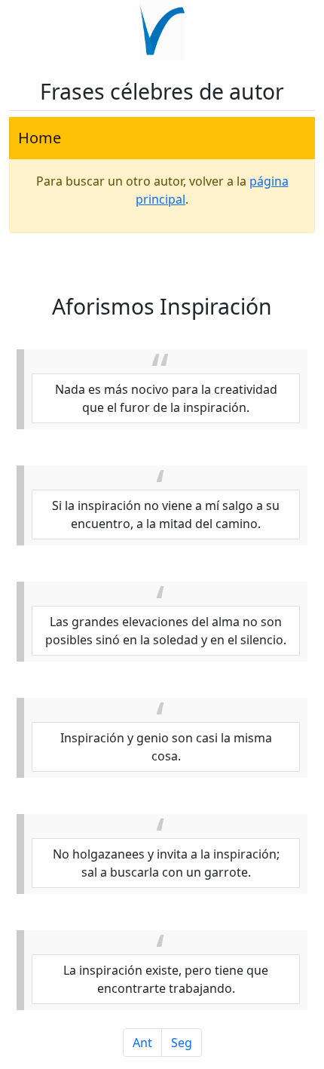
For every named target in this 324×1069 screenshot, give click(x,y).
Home (39, 137)
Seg (181, 1042)
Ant (142, 1042)
